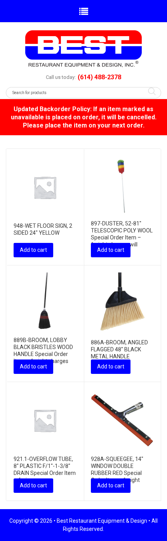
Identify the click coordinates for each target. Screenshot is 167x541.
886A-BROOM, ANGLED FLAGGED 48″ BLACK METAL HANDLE (119, 349)
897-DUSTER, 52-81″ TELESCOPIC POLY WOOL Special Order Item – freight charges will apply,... (122, 237)
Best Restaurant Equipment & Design (102, 521)
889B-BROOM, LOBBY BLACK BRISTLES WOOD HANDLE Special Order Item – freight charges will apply (43, 354)
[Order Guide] (83, 48)
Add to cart (33, 250)
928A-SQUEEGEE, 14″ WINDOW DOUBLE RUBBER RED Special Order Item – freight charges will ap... (117, 473)
